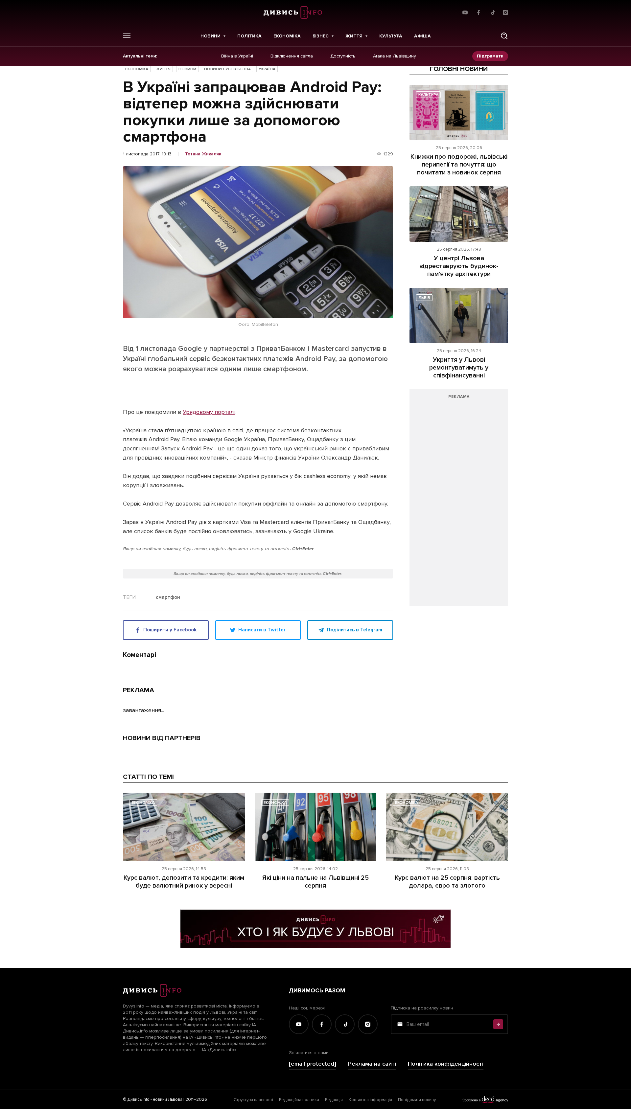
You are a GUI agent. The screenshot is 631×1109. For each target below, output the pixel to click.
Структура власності (253, 1099)
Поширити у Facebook (170, 630)
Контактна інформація (370, 1099)
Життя (353, 36)
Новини (210, 36)
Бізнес (321, 36)
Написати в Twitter (262, 630)
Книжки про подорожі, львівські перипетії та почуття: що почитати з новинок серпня (458, 164)
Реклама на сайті (372, 1063)
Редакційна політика (299, 1099)
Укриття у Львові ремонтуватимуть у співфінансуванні (458, 367)
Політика (249, 36)
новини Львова (167, 1099)
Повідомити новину (417, 1099)
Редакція (334, 1099)
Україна (267, 69)
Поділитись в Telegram (354, 630)
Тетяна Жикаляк (203, 154)
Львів (424, 297)
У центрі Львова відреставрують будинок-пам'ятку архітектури (459, 266)
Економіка (287, 36)
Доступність (343, 56)
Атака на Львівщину (394, 56)
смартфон (168, 597)
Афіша (422, 36)
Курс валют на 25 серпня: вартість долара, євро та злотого (447, 882)
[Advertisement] (458, 501)
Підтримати (490, 56)
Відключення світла (291, 56)
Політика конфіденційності (445, 1063)
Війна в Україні (237, 56)
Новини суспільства (227, 69)
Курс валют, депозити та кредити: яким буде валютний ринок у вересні (184, 882)
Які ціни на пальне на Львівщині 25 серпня (315, 882)
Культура (390, 36)
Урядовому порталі (209, 412)
